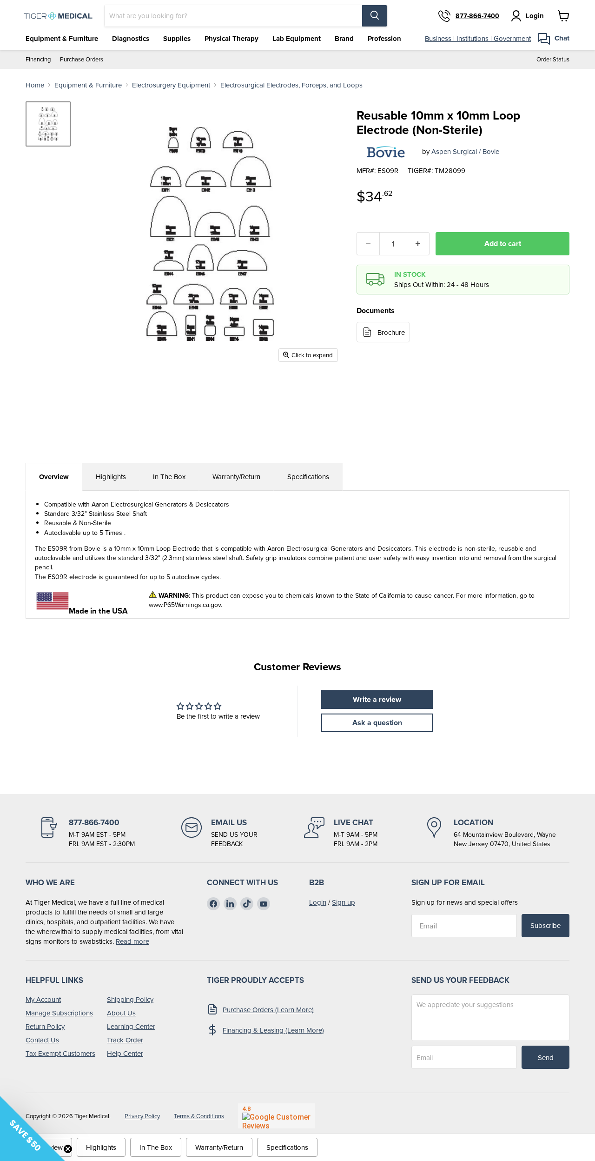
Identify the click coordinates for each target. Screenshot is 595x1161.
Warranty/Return (236, 476)
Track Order (125, 1040)
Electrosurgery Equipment (171, 85)
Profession (384, 38)
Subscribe (545, 925)
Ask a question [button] (377, 722)
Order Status (552, 59)
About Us (121, 1013)
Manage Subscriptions (59, 1013)
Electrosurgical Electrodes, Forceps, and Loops (291, 85)
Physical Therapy (231, 38)
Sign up (343, 902)
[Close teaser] (68, 1149)
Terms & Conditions (199, 1116)
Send (546, 1057)
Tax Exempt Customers (60, 1053)
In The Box (169, 476)
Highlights (111, 476)
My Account (43, 999)
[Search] (374, 16)
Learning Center (131, 1026)
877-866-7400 (477, 16)
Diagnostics (130, 38)
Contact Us (42, 1040)
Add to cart (502, 243)
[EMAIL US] (219, 833)
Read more (132, 941)
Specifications (308, 476)
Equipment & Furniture (62, 38)
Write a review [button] (377, 699)
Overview (54, 477)
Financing (38, 59)
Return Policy (45, 1026)
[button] (32, 1128)
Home (35, 85)
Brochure (391, 332)
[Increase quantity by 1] (418, 243)
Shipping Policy (130, 999)
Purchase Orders (81, 59)
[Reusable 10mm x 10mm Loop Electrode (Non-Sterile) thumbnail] (48, 124)
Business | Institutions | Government (478, 38)
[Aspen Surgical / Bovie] (386, 152)
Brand (344, 38)
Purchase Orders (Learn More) (268, 1009)
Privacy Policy (142, 1116)
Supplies (177, 38)
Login (317, 902)
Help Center (125, 1053)
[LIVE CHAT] (340, 833)
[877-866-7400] (87, 833)
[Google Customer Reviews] (276, 1115)
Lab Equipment (296, 38)
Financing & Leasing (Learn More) (273, 1030)
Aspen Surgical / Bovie (465, 151)
